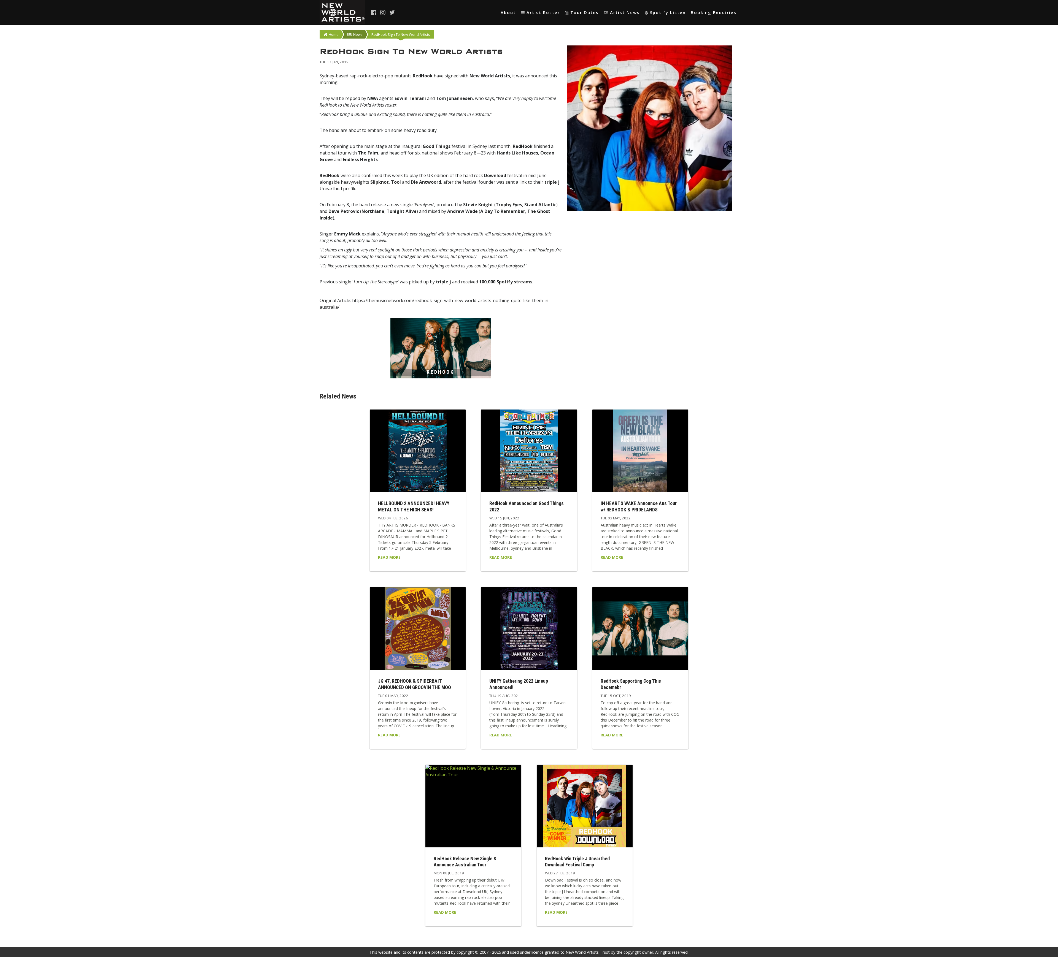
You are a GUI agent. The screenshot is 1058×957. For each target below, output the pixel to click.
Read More (389, 557)
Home (334, 34)
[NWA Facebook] (374, 12)
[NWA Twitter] (392, 12)
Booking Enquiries (713, 12)
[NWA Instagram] (383, 12)
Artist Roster (543, 12)
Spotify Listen (668, 12)
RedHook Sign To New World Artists (400, 34)
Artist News (625, 12)
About (508, 12)
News (358, 34)
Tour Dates (584, 12)
